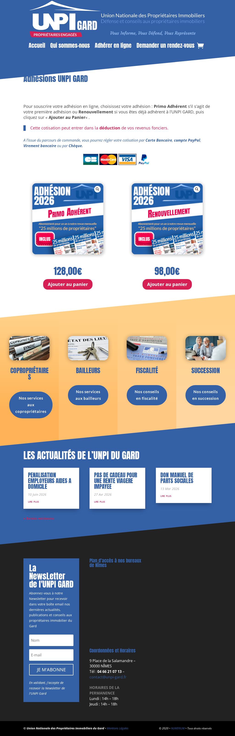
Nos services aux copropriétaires (30, 405)
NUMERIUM (178, 728)
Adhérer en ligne (113, 46)
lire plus (33, 501)
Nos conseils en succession (205, 395)
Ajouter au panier (68, 284)
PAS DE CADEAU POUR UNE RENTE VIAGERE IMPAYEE (115, 481)
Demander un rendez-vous (165, 46)
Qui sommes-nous (70, 46)
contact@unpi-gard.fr (108, 677)
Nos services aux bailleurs (88, 395)
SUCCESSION (205, 370)
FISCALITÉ (147, 370)
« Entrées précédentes (38, 518)
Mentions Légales (118, 728)
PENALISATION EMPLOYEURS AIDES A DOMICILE (49, 481)
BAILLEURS (88, 370)
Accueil (37, 46)
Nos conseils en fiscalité (147, 395)
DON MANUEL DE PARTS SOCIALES (176, 478)
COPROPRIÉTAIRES (29, 374)
